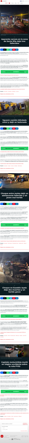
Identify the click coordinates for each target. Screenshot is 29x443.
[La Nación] (3, 1)
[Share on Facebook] (1, 50)
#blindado (15, 165)
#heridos (21, 335)
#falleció (25, 243)
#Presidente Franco (15, 243)
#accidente (5, 165)
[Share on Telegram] (10, 50)
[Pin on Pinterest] (13, 50)
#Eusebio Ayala (12, 335)
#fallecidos (13, 91)
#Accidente (5, 91)
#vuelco (9, 165)
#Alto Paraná (20, 165)
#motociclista (16, 416)
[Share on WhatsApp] (7, 50)
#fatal (9, 335)
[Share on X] (4, 50)
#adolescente (21, 243)
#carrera (17, 91)
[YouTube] (27, 436)
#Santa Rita (9, 91)
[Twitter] (24, 436)
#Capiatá (5, 416)
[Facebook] (22, 436)
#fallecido (19, 416)
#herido (1, 244)
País (14, 191)
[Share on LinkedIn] (16, 50)
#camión (12, 165)
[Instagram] (25, 436)
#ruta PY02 (24, 335)
